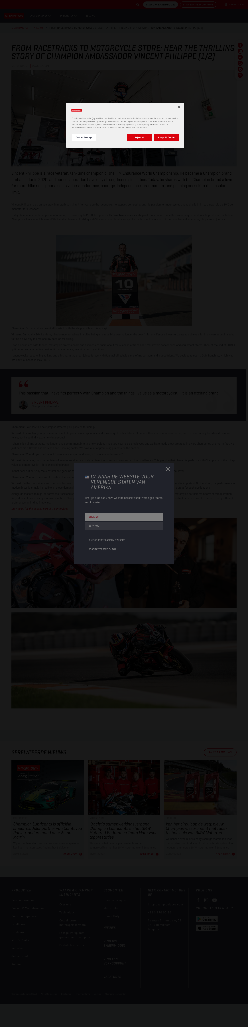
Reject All (139, 137)
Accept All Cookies (166, 137)
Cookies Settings (84, 137)
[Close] (179, 107)
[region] (125, 125)
